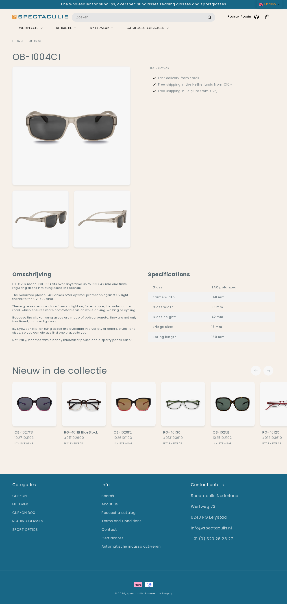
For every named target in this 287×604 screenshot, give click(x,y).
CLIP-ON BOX (23, 512)
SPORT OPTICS (25, 529)
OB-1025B (221, 432)
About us (110, 504)
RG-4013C (172, 432)
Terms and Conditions (121, 521)
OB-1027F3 (24, 432)
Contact (109, 529)
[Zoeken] (209, 17)
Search (108, 495)
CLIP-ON (19, 495)
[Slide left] (256, 371)
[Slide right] (268, 371)
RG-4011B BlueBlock (81, 432)
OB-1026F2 (123, 432)
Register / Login (239, 16)
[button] (270, 4)
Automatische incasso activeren (131, 546)
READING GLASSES (27, 521)
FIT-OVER (18, 41)
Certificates (113, 538)
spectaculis (135, 593)
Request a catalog (118, 512)
